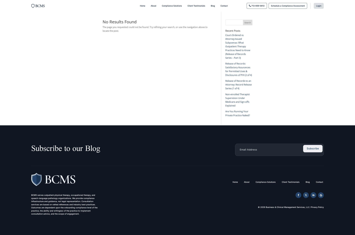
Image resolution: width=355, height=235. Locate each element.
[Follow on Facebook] (298, 195)
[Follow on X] (306, 195)
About (153, 6)
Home (142, 6)
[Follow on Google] (321, 195)
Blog (213, 6)
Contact (224, 6)
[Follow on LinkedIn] (313, 195)
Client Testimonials (196, 6)
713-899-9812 (258, 6)
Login (318, 6)
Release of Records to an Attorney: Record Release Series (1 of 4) (238, 84)
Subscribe (313, 148)
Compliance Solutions (172, 6)
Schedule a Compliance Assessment (288, 6)
